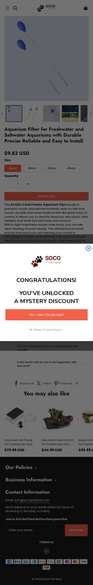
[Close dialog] (88, 248)
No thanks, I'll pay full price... (46, 329)
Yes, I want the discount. (46, 315)
